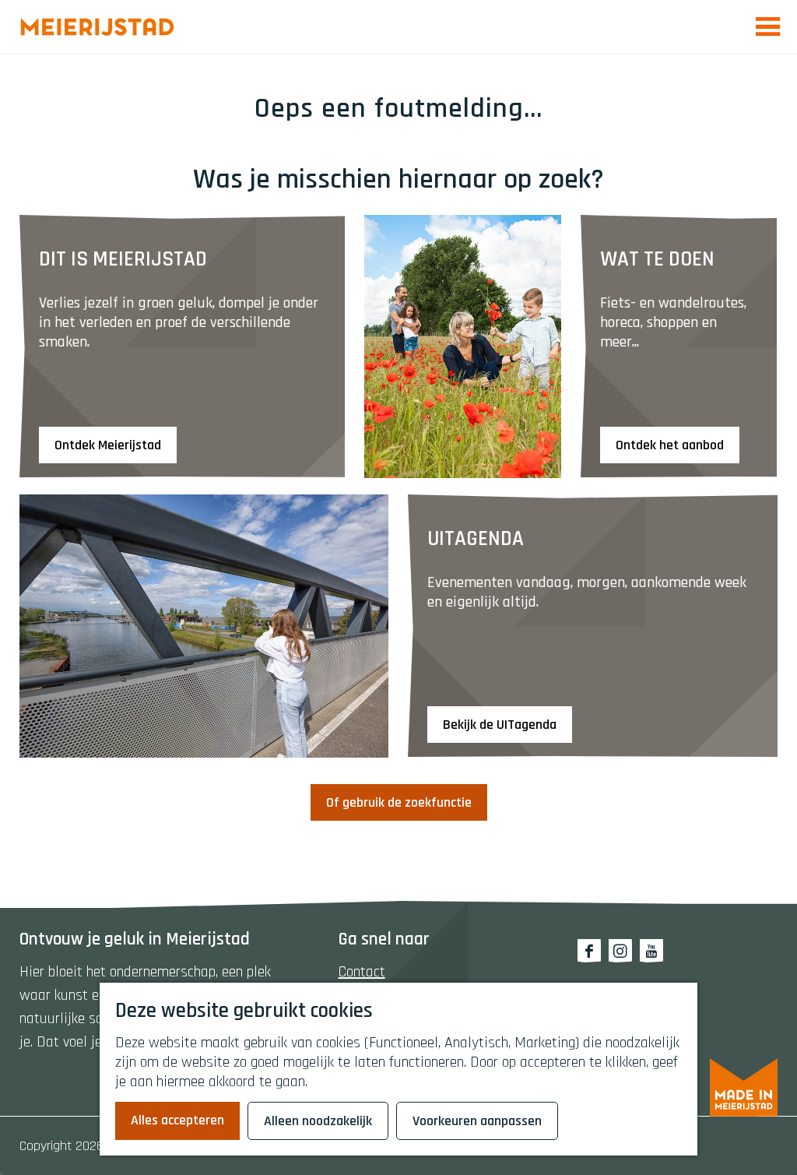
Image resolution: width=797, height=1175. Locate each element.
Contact (362, 972)
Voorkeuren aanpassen (477, 1121)
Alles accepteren (177, 1120)
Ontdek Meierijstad (107, 445)
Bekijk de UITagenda (499, 724)
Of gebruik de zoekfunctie (399, 802)
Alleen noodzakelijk (318, 1121)
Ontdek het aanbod (670, 445)
